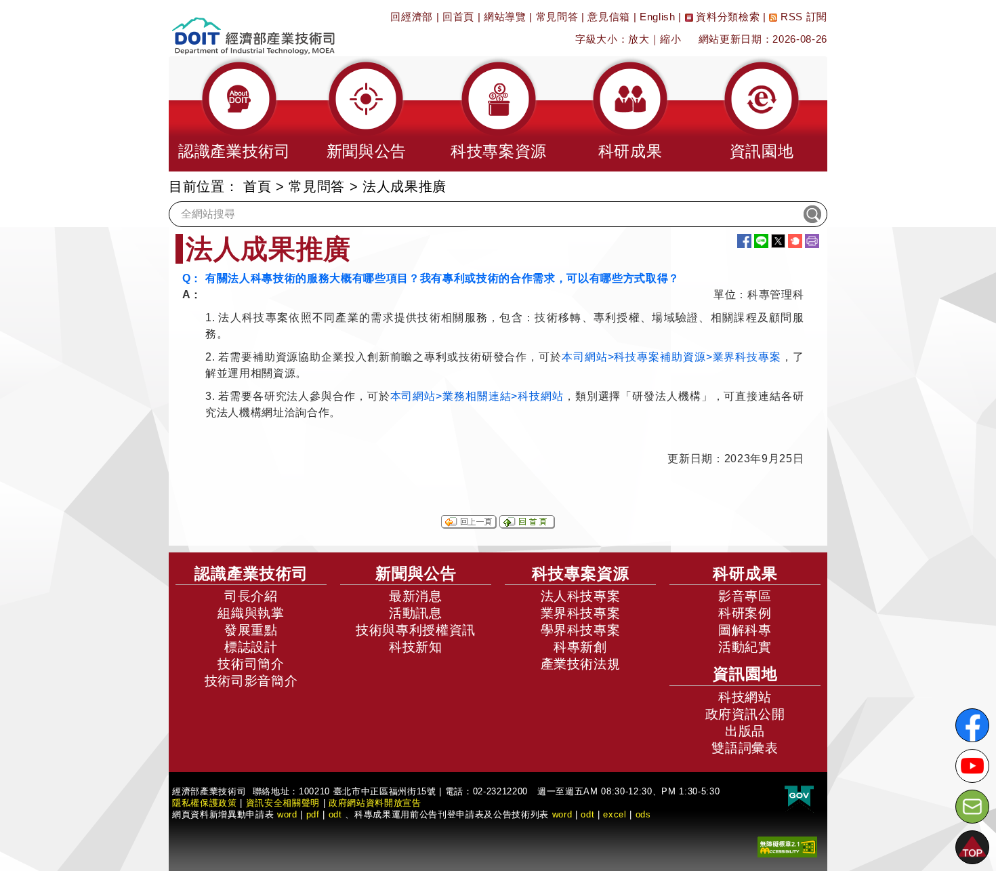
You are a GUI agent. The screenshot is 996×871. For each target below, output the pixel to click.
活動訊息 (415, 613)
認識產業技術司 (251, 573)
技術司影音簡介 (251, 681)
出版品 (745, 731)
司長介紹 (251, 596)
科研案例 (745, 613)
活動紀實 (745, 647)
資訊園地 (745, 674)
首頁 (257, 186)
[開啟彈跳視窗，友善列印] (812, 241)
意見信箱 (608, 16)
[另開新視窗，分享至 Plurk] (795, 241)
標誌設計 (251, 647)
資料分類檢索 (726, 16)
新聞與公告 (416, 573)
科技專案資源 (580, 573)
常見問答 (557, 16)
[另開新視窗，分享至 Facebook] (744, 241)
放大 (638, 39)
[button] (234, 113)
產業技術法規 (581, 664)
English (658, 16)
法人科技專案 (581, 596)
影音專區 (745, 596)
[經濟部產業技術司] (253, 27)
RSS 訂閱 (802, 16)
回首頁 (458, 16)
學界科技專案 (581, 630)
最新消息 (415, 596)
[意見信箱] (972, 807)
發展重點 (251, 630)
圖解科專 (745, 630)
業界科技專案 (581, 613)
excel (614, 814)
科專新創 (580, 647)
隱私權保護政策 (204, 803)
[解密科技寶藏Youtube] (972, 766)
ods (643, 814)
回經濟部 (411, 16)
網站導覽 (505, 16)
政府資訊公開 (745, 714)
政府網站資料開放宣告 (375, 803)
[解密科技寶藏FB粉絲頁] (972, 725)
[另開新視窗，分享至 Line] (761, 241)
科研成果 (745, 573)
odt (335, 814)
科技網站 (745, 697)
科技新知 (415, 647)
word (562, 814)
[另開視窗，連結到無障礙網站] (787, 845)
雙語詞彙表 (744, 748)
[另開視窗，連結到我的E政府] (799, 796)
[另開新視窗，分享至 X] (778, 241)
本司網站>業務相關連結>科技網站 (477, 396)
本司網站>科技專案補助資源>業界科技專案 (671, 357)
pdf (313, 814)
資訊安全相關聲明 (283, 803)
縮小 (670, 39)
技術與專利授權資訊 (416, 630)
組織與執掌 (250, 613)
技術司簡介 (250, 664)
